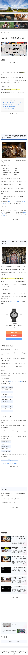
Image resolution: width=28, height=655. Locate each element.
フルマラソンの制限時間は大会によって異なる (12, 102)
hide (14, 100)
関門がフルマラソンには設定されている (11, 104)
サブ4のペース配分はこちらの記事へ (9, 460)
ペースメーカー (13, 436)
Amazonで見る (14, 332)
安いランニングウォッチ (16, 301)
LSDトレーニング (12, 201)
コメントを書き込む (14, 641)
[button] (25, 352)
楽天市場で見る (14, 335)
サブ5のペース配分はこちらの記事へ (9, 463)
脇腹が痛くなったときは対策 (16, 381)
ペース (3, 59)
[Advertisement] (14, 67)
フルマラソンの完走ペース (10, 108)
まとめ (4, 109)
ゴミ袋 (3, 215)
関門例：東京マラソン (9, 106)
